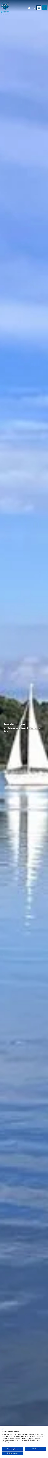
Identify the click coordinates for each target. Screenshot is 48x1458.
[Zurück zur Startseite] (5, 8)
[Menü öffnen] (38, 7)
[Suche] (33, 7)
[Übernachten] (44, 7)
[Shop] (29, 7)
